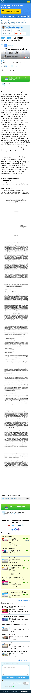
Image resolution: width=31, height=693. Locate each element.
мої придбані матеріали (15, 85)
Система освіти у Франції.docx (13, 498)
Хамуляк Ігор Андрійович (14, 28)
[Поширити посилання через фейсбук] (15, 529)
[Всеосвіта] (2, 1)
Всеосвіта (3, 21)
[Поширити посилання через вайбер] (18, 529)
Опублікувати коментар (15, 677)
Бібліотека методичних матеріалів (17, 21)
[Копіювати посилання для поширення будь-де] (13, 529)
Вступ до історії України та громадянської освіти (14, 22)
